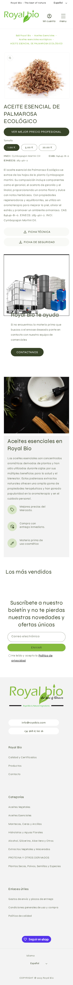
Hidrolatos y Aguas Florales (25, 832)
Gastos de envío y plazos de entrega (30, 899)
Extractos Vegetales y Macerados (29, 849)
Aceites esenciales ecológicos (35, 39)
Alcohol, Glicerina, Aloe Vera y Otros (30, 840)
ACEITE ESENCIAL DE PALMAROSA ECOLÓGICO (36, 43)
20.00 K (47, 147)
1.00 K (12, 147)
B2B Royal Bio (23, 35)
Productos (14, 765)
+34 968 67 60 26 (33, 731)
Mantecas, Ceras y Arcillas (25, 824)
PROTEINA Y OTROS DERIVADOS (28, 857)
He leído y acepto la (31, 658)
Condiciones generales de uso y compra (33, 907)
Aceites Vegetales (19, 807)
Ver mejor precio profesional (36, 131)
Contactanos (27, 352)
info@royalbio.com (33, 722)
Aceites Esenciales (44, 35)
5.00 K (29, 147)
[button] (63, 17)
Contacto (14, 774)
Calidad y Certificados (22, 757)
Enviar (36, 647)
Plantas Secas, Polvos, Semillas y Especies (34, 866)
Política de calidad (20, 915)
